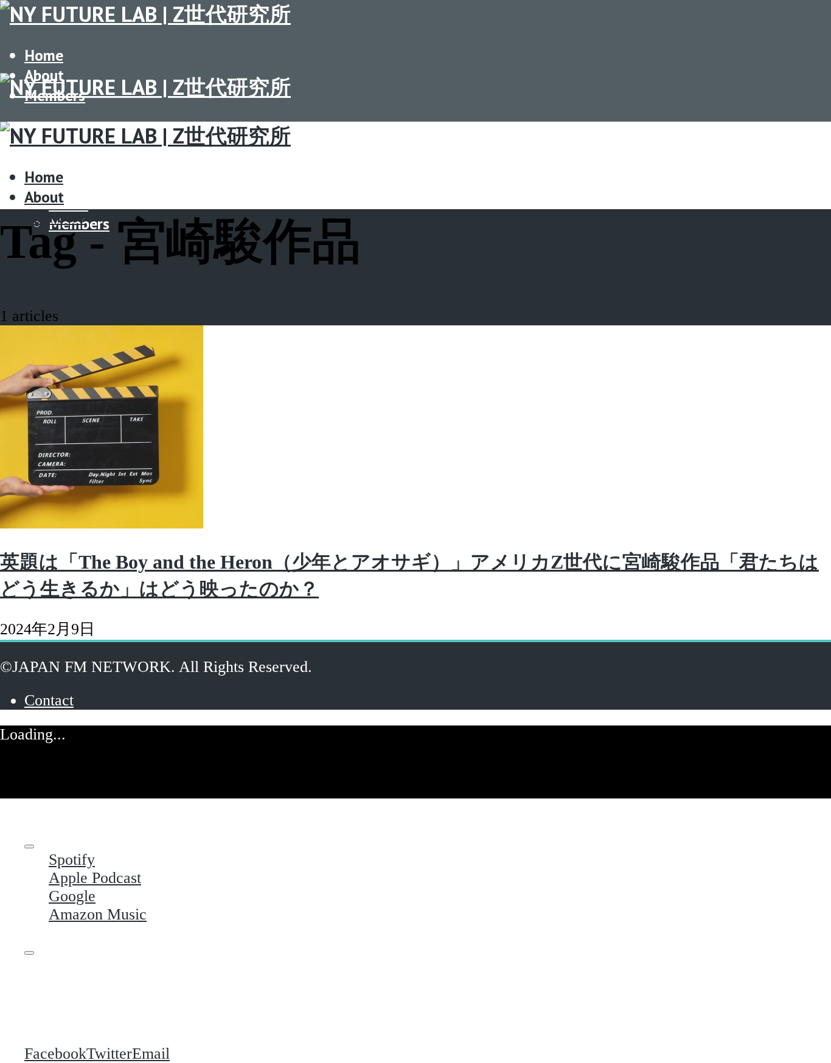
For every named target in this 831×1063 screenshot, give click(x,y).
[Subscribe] (29, 846)
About (68, 203)
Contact (57, 288)
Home (43, 55)
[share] (29, 953)
